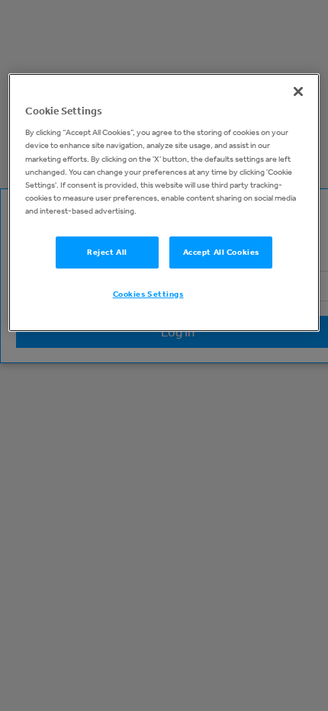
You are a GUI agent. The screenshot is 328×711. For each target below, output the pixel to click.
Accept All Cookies (221, 251)
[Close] (298, 91)
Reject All (107, 251)
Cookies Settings (148, 293)
